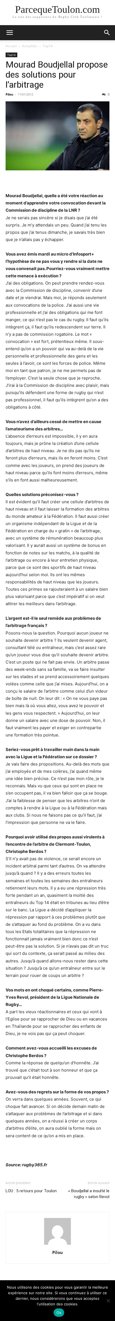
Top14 (47, 46)
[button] (9, 32)
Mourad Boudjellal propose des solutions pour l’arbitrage (57, 74)
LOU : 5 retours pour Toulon (31, 1190)
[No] (108, 1300)
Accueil (11, 46)
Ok (58, 1312)
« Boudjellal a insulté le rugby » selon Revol (88, 1193)
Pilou (9, 94)
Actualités (29, 46)
